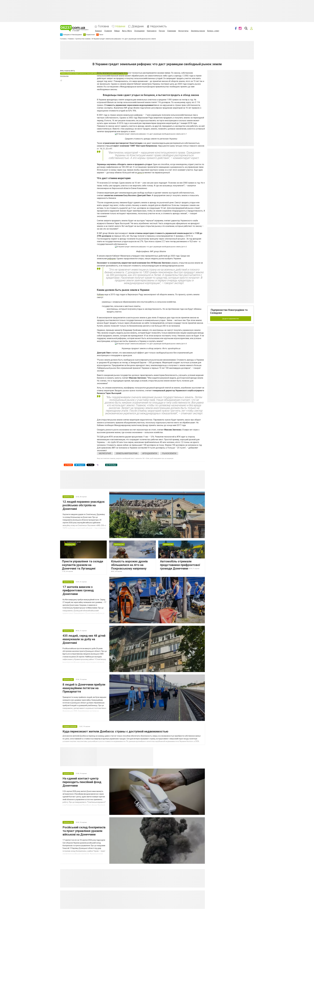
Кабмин (100, 294)
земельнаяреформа (126, 453)
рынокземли (169, 453)
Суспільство (64, 76)
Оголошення (139, 31)
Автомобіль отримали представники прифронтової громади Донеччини (180, 565)
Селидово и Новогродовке (113, 750)
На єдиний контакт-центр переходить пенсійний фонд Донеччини (82, 782)
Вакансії (98, 31)
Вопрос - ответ (213, 31)
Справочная (136, 750)
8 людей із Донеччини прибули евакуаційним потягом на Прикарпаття (84, 688)
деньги (140, 172)
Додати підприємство (230, 318)
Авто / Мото (127, 31)
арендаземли (149, 453)
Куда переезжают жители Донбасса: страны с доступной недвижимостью (115, 731)
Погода (162, 31)
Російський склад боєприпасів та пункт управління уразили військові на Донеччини (84, 831)
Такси (149, 750)
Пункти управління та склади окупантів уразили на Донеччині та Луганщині (82, 565)
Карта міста (151, 31)
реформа (111, 258)
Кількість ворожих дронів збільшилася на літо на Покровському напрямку (129, 565)
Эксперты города (198, 31)
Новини (120, 26)
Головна (103, 26)
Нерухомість (158, 26)
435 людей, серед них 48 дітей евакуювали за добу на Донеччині (84, 639)
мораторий (105, 453)
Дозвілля (108, 31)
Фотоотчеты (183, 31)
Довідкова (171, 31)
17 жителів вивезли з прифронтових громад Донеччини (78, 590)
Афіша (117, 31)
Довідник (138, 26)
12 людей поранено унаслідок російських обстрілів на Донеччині (84, 505)
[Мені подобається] (61, 80)
